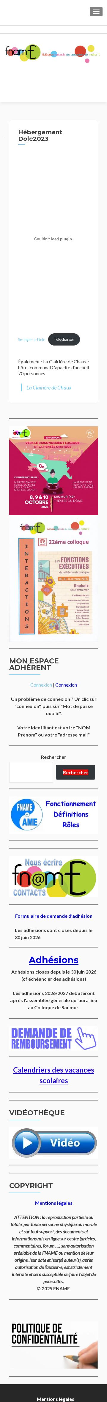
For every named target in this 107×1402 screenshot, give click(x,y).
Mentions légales (55, 1399)
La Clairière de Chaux (48, 387)
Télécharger (64, 339)
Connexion (41, 684)
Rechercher (53, 757)
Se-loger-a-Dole (31, 339)
